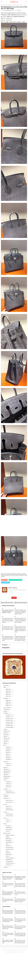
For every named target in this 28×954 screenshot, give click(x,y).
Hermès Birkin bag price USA (8, 10)
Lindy (5, 778)
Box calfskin (8, 839)
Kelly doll (8, 754)
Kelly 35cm (8, 751)
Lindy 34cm (8, 784)
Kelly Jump (8, 756)
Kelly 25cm (8, 746)
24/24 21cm (8, 762)
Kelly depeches (7, 770)
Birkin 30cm (8, 691)
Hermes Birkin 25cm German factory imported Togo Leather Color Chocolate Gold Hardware (7, 619)
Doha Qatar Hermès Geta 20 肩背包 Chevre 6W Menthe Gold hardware (7, 929)
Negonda (8, 851)
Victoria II (8, 830)
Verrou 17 (8, 818)
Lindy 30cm (8, 782)
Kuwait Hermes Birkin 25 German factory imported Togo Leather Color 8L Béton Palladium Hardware (20, 610)
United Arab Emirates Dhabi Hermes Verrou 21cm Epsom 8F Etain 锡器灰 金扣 (20, 943)
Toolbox (5, 811)
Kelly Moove (6, 777)
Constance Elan (9, 724)
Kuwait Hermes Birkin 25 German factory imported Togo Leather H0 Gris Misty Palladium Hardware (20, 619)
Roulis (5, 803)
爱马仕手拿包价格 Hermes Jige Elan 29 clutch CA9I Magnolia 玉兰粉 (7, 936)
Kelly (5, 744)
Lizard (7, 849)
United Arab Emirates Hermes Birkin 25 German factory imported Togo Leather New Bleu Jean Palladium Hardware (20, 628)
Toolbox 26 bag (9, 814)
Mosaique (6, 794)
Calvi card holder (7, 706)
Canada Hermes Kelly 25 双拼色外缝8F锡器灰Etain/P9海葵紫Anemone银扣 (7, 610)
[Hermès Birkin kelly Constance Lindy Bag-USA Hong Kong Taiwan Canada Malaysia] (14, 2)
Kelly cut (7, 753)
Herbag (5, 735)
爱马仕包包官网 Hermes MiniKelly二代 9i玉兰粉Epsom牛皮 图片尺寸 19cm (7, 877)
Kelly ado (5, 766)
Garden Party (6, 730)
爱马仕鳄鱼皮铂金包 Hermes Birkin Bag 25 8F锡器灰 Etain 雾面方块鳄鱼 (14, 575)
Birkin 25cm (26, 5)
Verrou (5, 817)
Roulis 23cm (8, 807)
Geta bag (5, 731)
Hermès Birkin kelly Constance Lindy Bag (12, 5)
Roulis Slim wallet (9, 808)
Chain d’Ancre (6, 708)
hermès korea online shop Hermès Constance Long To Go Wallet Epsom (20, 936)
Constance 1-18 (9, 714)
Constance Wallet (9, 726)
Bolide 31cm (8, 702)
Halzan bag (6, 733)
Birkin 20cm (8, 688)
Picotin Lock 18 (9, 799)
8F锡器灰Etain (4, 579)
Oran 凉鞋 (6, 795)
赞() (14, 597)
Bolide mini (8, 704)
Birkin (22, 5)
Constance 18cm (9, 719)
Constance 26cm (9, 722)
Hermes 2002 (6, 737)
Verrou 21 (8, 820)
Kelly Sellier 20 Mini (10, 791)
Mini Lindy (8, 785)
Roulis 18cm (8, 805)
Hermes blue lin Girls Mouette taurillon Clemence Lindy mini (20, 892)
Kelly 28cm (8, 747)
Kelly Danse (6, 768)
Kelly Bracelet (9, 826)
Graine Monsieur (9, 846)
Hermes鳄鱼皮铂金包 (5, 582)
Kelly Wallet (8, 758)
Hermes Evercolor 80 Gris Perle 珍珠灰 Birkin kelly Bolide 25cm (7, 909)
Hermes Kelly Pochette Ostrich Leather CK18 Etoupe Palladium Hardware (20, 909)
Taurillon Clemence (10, 862)
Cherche (5, 710)
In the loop (6, 739)
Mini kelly (5, 788)
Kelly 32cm (8, 749)
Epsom (7, 843)
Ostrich (7, 855)
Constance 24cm (9, 721)
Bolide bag (6, 697)
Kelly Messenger (7, 775)
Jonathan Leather (9, 848)
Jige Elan (5, 740)
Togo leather (8, 863)
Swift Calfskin (8, 858)
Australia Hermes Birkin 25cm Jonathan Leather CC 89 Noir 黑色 (7, 884)
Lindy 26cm (8, 780)
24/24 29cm (8, 764)
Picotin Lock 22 (9, 801)
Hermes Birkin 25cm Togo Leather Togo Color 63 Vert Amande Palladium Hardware (7, 627)
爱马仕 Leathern (7, 832)
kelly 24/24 (6, 760)
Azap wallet (8, 824)
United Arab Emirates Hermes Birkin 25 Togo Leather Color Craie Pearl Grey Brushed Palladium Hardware (20, 637)
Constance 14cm (9, 717)
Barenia (7, 836)
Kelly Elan (6, 773)
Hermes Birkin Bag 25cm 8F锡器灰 (15, 579)
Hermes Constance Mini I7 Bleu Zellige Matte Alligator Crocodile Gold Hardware (7, 921)
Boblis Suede (8, 837)
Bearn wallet (6, 684)
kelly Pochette (9, 790)
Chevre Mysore (9, 841)
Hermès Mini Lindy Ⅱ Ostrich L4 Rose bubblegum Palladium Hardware (20, 929)
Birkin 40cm (8, 695)
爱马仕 (5, 822)
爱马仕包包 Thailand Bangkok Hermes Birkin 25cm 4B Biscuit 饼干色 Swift (7, 902)
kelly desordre (6, 771)
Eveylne (5, 728)
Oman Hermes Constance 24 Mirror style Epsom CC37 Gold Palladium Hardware (20, 921)
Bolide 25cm (8, 699)
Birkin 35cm (8, 693)
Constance (6, 712)
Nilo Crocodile (9, 853)
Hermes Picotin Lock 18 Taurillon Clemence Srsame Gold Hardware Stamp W (20, 950)
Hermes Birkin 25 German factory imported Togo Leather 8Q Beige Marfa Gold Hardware (7, 637)
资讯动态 (5, 866)
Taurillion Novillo (9, 860)
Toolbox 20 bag (9, 813)
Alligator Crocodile (9, 834)
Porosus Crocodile (9, 857)
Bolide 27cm (8, 701)
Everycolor (8, 844)
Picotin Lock (6, 797)
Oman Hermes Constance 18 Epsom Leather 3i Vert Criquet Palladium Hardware (20, 884)
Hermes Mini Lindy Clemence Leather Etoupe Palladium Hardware (7, 943)
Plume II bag (8, 828)
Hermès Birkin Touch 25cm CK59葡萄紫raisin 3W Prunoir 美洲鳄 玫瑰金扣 (20, 877)
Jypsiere (5, 742)
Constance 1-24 (9, 715)
